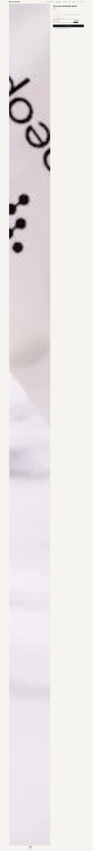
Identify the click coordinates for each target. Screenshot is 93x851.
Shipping (59, 28)
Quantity (54, 10)
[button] (58, 2)
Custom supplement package (58, 18)
